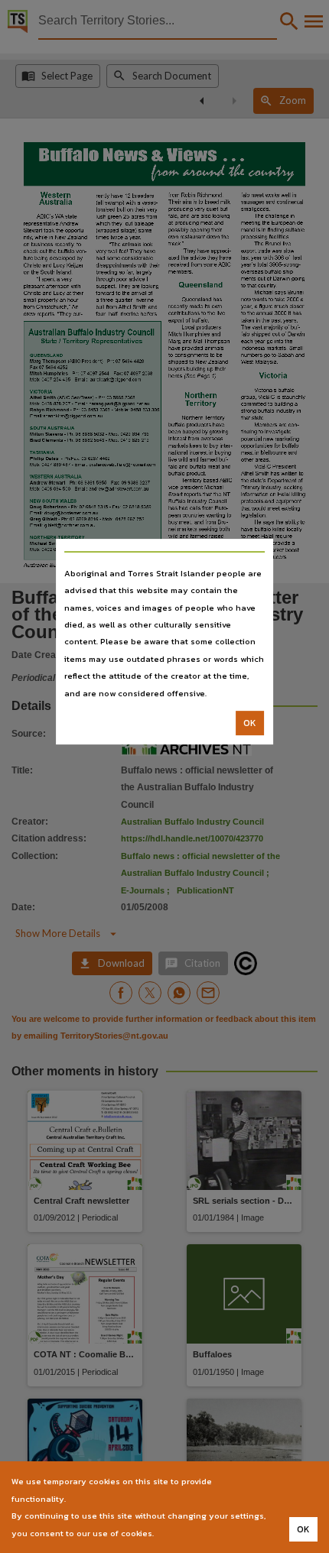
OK (249, 723)
